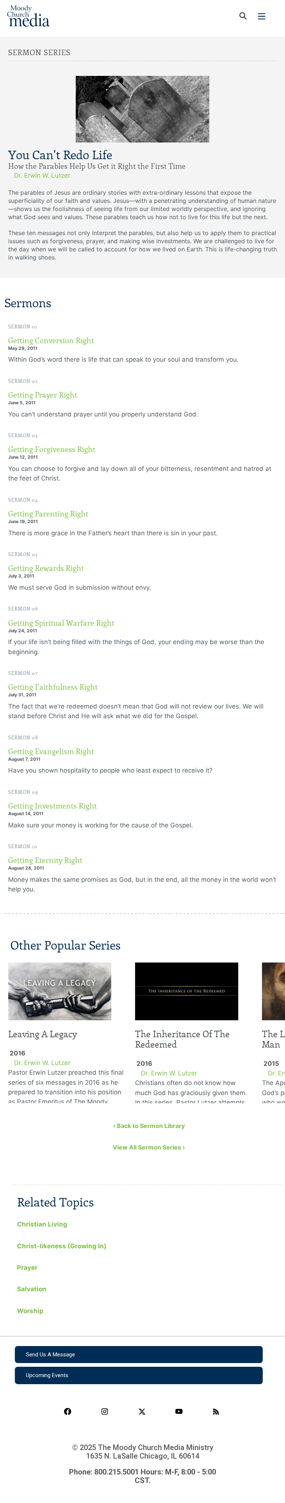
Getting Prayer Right (42, 395)
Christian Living (42, 1224)
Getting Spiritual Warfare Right (61, 623)
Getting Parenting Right (48, 513)
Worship (30, 1311)
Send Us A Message (50, 1354)
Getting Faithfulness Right (53, 687)
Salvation (31, 1289)
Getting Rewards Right (46, 568)
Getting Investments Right (52, 805)
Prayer (27, 1267)
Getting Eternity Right (45, 860)
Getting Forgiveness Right (51, 449)
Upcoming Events (47, 1375)
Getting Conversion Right (51, 340)
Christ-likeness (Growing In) (62, 1246)
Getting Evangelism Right (51, 751)
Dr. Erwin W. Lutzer (42, 175)
